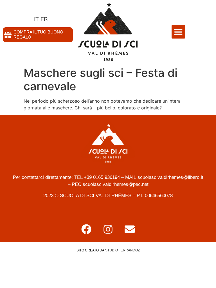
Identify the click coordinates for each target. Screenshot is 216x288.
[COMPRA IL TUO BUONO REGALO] (8, 35)
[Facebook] (86, 229)
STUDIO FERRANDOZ (122, 250)
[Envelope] (130, 229)
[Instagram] (108, 229)
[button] (178, 32)
